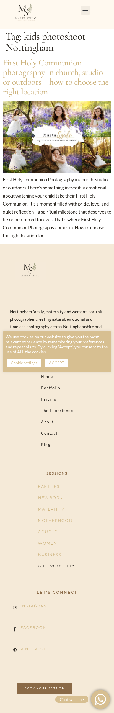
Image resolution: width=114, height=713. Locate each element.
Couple (47, 531)
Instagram (33, 606)
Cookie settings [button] (24, 362)
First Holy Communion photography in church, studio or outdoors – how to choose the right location (56, 77)
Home (47, 376)
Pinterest (33, 649)
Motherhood (55, 520)
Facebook (33, 627)
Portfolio (51, 387)
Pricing (48, 399)
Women (47, 543)
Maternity (51, 509)
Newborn (50, 497)
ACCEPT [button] (56, 362)
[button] (85, 10)
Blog (45, 444)
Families (48, 486)
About (47, 421)
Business (49, 554)
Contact (49, 433)
